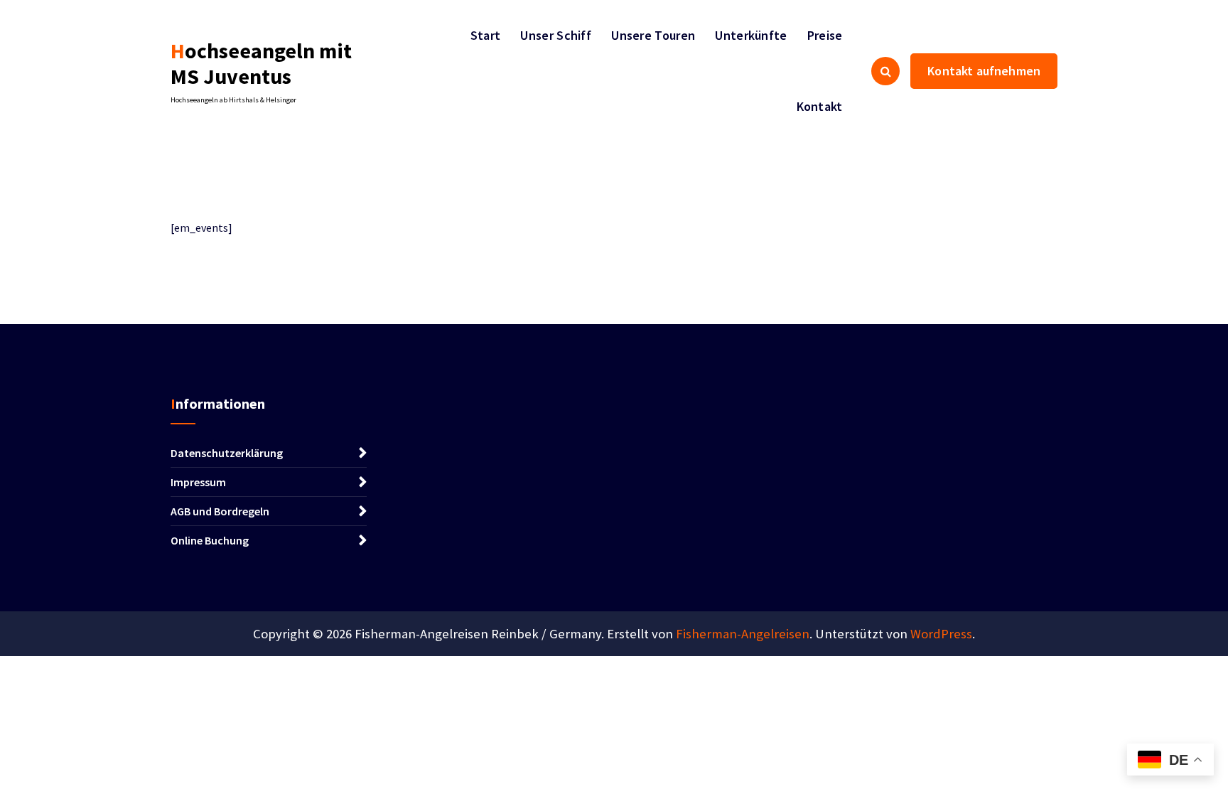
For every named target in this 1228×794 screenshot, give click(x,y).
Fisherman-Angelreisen (742, 634)
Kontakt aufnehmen (983, 71)
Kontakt (820, 106)
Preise (825, 35)
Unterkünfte (751, 35)
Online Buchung (210, 540)
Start (485, 35)
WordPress (941, 634)
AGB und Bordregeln (220, 511)
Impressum (198, 482)
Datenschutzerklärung (227, 453)
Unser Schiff (555, 35)
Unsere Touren (653, 35)
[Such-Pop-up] (885, 71)
